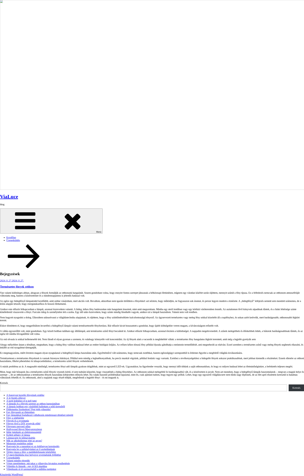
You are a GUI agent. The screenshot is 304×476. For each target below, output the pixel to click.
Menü (98, 232)
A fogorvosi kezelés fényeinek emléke (25, 395)
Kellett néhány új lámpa (18, 435)
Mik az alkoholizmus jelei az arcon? (24, 440)
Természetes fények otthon (17, 286)
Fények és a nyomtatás (17, 420)
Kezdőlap (11, 237)
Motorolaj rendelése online (19, 443)
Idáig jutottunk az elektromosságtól (23, 432)
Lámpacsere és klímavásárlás (20, 437)
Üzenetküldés (13, 240)
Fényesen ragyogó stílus (18, 426)
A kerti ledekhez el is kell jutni (21, 400)
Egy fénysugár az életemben (20, 412)
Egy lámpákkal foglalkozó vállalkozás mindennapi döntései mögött (39, 415)
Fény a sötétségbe (15, 418)
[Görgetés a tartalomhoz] (24, 267)
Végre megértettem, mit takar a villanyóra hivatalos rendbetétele (38, 463)
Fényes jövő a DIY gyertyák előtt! (23, 423)
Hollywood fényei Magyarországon (24, 429)
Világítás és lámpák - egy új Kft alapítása (26, 466)
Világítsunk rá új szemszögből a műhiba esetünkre (31, 469)
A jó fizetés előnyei (15, 398)
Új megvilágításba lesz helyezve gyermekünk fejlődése (33, 455)
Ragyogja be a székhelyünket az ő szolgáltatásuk (30, 449)
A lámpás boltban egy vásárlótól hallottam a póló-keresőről (35, 406)
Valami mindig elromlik (18, 460)
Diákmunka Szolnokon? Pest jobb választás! (28, 409)
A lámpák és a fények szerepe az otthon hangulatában (33, 403)
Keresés (4, 383)
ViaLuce (9, 196)
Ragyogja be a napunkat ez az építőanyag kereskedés (32, 446)
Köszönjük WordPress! (11, 474)
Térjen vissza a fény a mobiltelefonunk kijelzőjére (31, 452)
